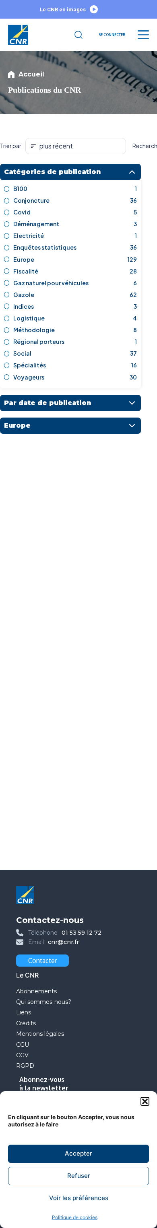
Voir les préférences (78, 1198)
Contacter (42, 961)
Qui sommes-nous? (43, 1001)
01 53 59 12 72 (81, 932)
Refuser (78, 1175)
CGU (22, 1044)
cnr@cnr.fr (63, 942)
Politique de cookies (74, 1217)
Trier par (10, 145)
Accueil (31, 74)
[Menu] (143, 34)
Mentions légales (41, 1033)
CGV (22, 1055)
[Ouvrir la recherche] (78, 35)
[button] (145, 1101)
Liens (23, 1012)
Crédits (26, 1023)
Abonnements (36, 991)
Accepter (78, 1153)
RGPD (25, 1065)
